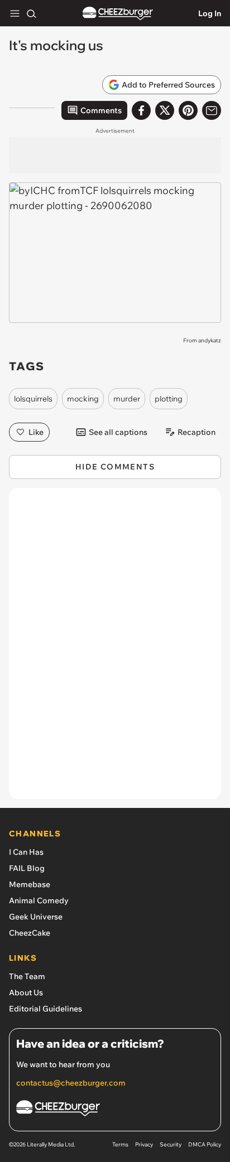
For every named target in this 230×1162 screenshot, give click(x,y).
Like (36, 432)
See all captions (118, 432)
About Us (26, 992)
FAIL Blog (27, 868)
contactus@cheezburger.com (71, 1083)
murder (126, 399)
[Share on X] (164, 110)
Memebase (29, 884)
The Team (27, 976)
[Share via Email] (211, 110)
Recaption (196, 432)
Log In (209, 13)
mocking (83, 399)
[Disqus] (115, 649)
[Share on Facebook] (141, 110)
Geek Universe (36, 917)
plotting (169, 399)
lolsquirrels (33, 399)
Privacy (144, 1144)
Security (170, 1144)
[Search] (31, 13)
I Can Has (26, 852)
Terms (120, 1144)
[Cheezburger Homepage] (118, 13)
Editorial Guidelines (45, 1009)
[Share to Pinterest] (188, 110)
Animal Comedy (39, 900)
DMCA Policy (204, 1144)
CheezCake (29, 933)
